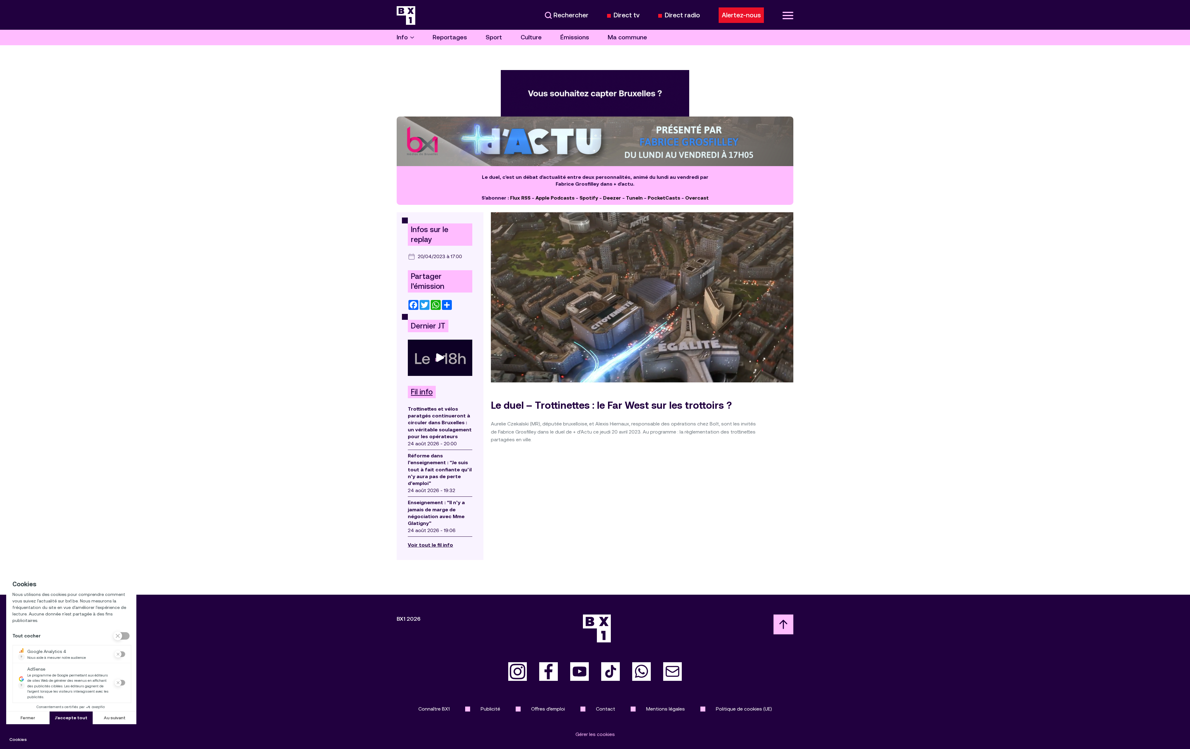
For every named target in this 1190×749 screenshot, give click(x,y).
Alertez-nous (741, 15)
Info (402, 37)
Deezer (612, 197)
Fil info (422, 392)
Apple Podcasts (555, 197)
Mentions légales (665, 708)
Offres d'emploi (548, 708)
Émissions (574, 37)
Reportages (450, 37)
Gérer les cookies (595, 734)
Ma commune (627, 37)
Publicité (490, 708)
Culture (531, 37)
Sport (494, 37)
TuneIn (634, 197)
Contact (605, 708)
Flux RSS (520, 197)
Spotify (589, 197)
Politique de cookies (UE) (744, 708)
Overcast (697, 197)
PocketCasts (664, 197)
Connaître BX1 (434, 708)
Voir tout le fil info (430, 545)
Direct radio (682, 15)
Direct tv (627, 15)
